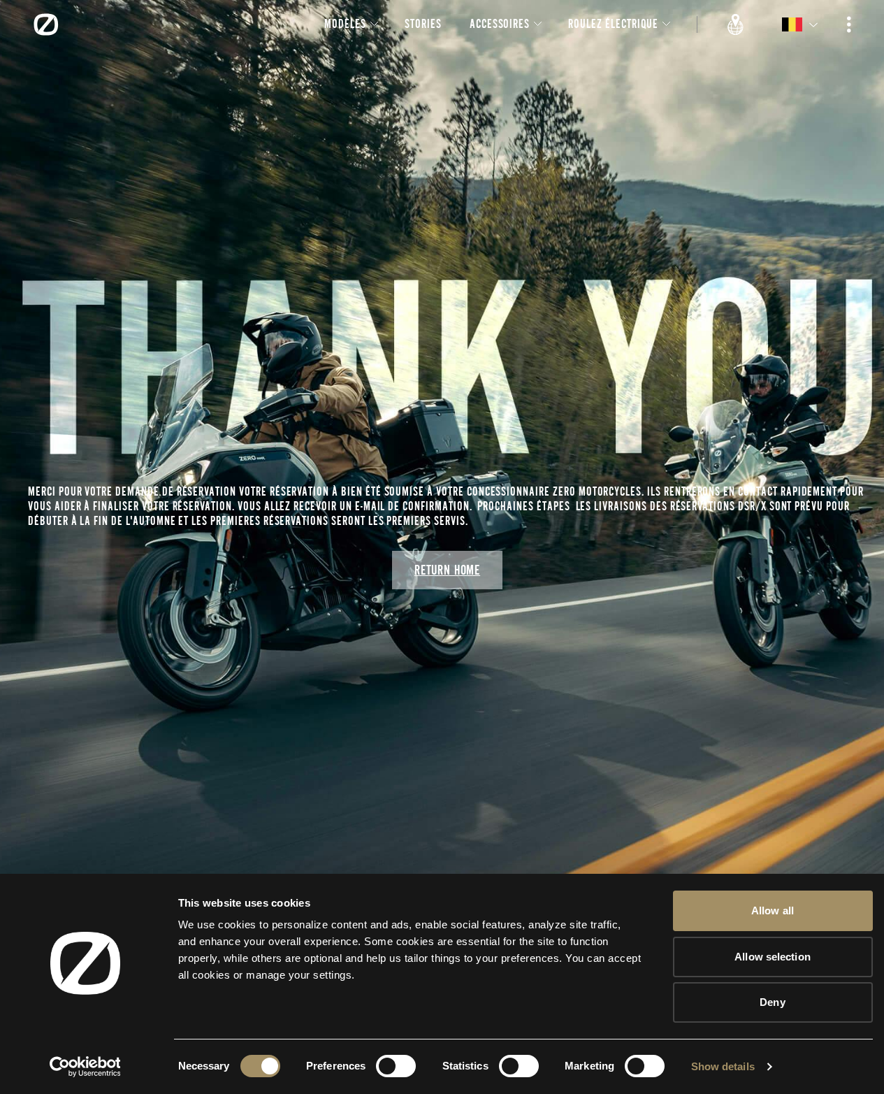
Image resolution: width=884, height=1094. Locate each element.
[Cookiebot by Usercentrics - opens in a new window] (85, 1066)
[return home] (46, 24)
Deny (772, 1002)
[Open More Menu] (849, 24)
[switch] (396, 1066)
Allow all (772, 910)
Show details (723, 1066)
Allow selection (772, 957)
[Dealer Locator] (736, 24)
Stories (423, 23)
